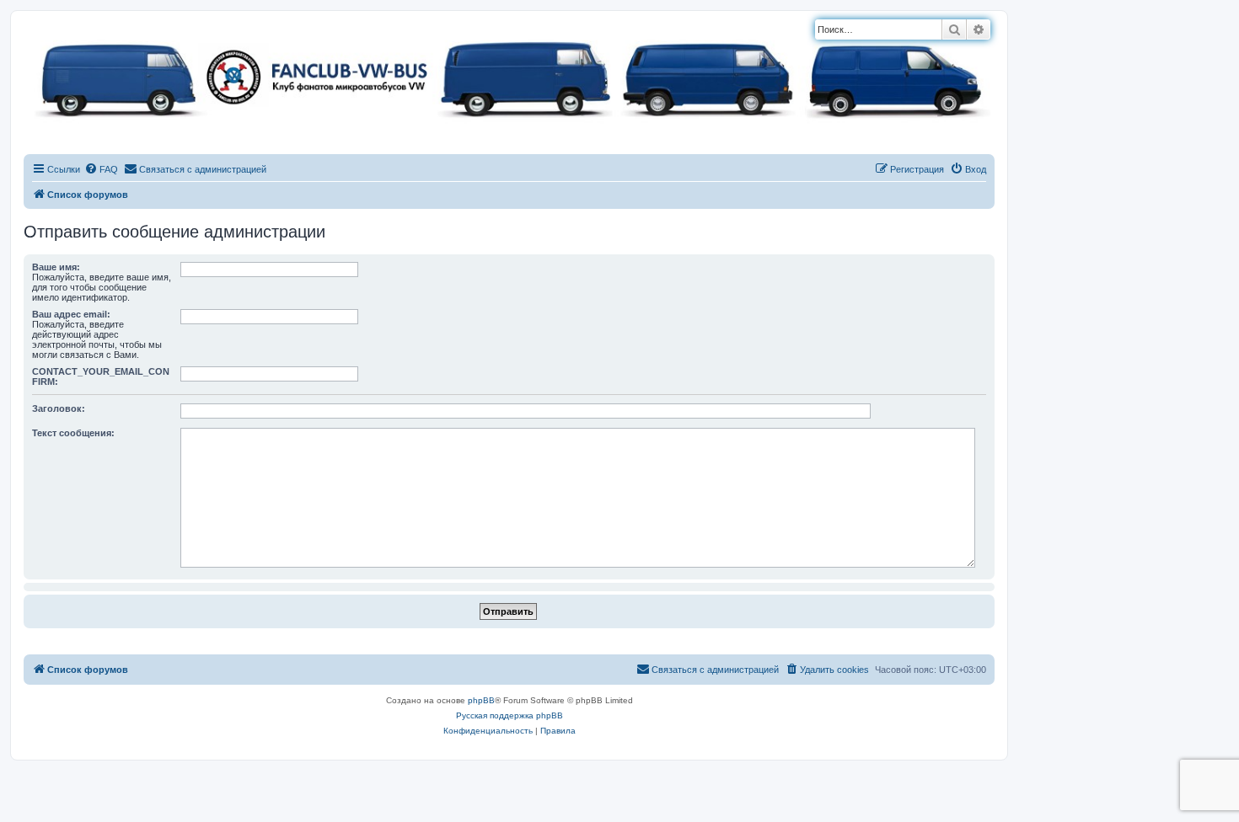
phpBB (481, 700)
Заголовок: (58, 408)
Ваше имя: (56, 267)
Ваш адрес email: (71, 314)
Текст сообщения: (73, 433)
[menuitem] (101, 169)
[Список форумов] (509, 76)
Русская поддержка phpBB (509, 715)
